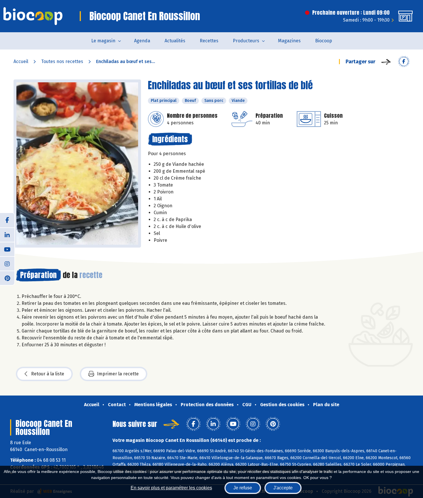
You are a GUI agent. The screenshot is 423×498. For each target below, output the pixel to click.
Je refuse (242, 487)
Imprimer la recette (118, 374)
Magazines (289, 40)
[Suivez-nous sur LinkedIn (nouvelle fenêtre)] (7, 234)
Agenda (142, 40)
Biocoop (323, 40)
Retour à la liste (47, 374)
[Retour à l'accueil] (32, 16)
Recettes (209, 40)
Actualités (175, 40)
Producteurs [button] (246, 40)
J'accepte (283, 487)
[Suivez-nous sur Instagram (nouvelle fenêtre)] (7, 263)
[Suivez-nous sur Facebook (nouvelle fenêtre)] (7, 220)
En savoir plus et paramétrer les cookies (171, 487)
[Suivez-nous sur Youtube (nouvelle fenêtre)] (7, 249)
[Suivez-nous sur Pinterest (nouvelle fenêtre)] (7, 278)
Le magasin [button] (103, 40)
